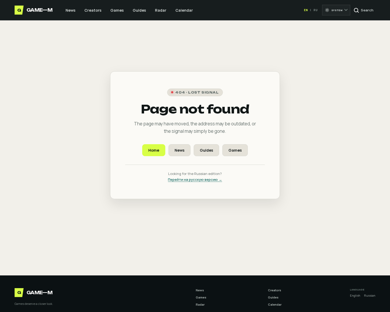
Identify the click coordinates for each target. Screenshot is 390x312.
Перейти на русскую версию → (195, 179)
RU (316, 10)
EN (306, 10)
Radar (160, 10)
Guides (139, 10)
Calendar (184, 10)
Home (153, 150)
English (355, 295)
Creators (92, 10)
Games (117, 10)
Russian (369, 295)
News (70, 10)
